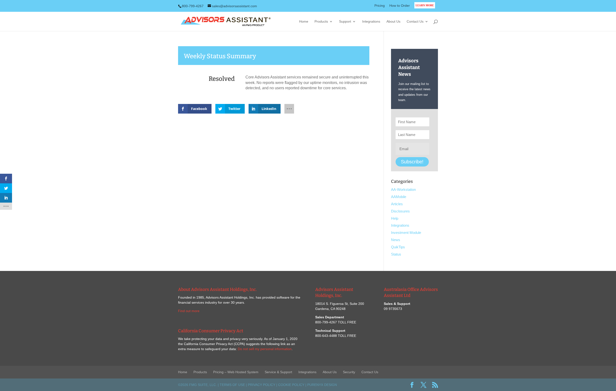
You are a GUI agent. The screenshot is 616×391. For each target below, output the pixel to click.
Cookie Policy (291, 385)
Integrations (371, 21)
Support (345, 21)
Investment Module (406, 233)
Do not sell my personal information (265, 349)
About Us (393, 21)
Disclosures (400, 211)
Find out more (188, 311)
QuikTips (398, 247)
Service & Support (278, 372)
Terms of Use (232, 385)
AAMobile (398, 197)
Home (303, 21)
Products (321, 21)
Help (394, 218)
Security (349, 372)
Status (396, 254)
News (395, 240)
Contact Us (415, 21)
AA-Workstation (403, 189)
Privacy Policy (261, 385)
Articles (397, 204)
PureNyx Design (322, 385)
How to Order (399, 5)
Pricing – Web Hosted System (235, 372)
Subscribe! (412, 161)
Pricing (379, 5)
